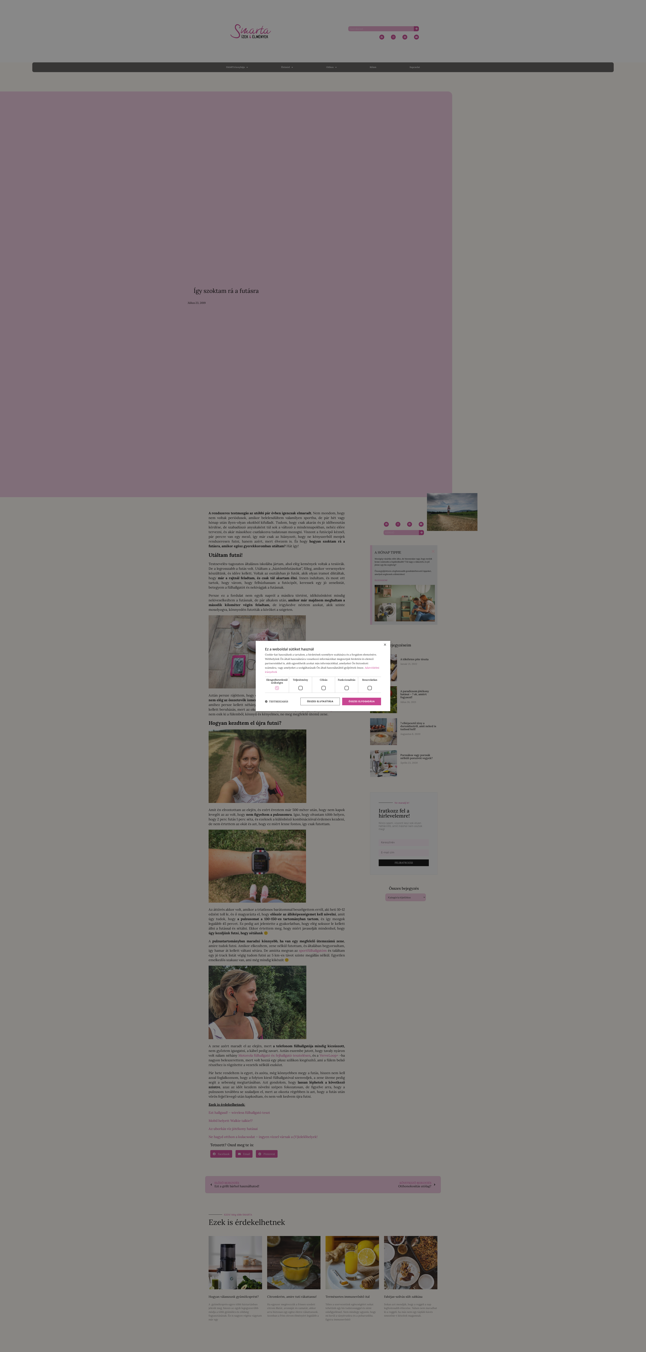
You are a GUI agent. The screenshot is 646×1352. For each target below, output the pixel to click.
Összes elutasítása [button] (320, 701)
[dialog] (323, 676)
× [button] (385, 645)
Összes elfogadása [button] (362, 701)
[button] (276, 701)
